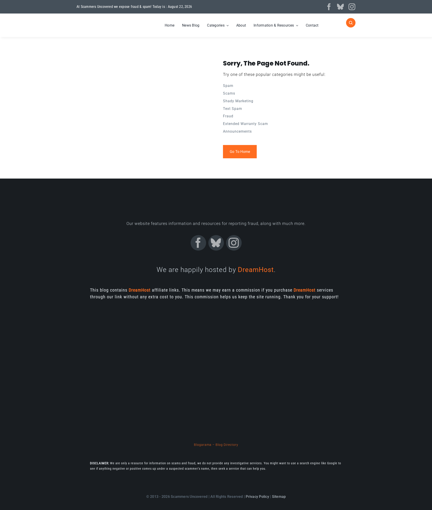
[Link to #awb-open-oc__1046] (351, 22)
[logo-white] (106, 20)
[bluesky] (340, 6)
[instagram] (352, 6)
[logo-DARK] (216, 194)
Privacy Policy (257, 496)
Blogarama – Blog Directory (216, 445)
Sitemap (279, 496)
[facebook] (329, 6)
